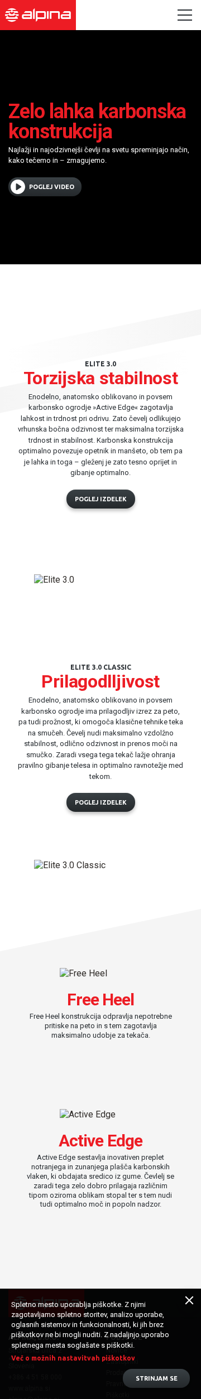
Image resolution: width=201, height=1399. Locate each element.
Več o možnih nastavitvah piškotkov (73, 1358)
